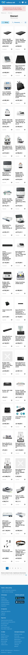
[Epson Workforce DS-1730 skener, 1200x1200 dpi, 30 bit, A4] (21, 113)
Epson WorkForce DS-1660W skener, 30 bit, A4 (7, 445)
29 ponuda (4, 265)
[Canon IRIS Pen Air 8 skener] (21, 410)
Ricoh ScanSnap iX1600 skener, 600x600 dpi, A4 (6, 67)
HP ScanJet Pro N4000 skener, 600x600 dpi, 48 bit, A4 (21, 227)
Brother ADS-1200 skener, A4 (7, 391)
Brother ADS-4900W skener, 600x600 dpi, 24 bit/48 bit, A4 (20, 174)
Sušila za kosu (4, 644)
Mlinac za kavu (4, 639)
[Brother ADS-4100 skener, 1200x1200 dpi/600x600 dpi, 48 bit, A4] (7, 113)
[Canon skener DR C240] (7, 303)
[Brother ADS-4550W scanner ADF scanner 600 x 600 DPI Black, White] (7, 356)
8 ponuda (4, 182)
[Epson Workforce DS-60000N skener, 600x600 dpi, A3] (21, 463)
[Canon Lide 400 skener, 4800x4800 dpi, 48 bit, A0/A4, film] (21, 33)
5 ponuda (17, 374)
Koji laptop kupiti (4, 623)
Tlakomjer (16, 644)
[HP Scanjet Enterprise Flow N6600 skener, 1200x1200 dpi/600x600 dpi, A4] (7, 514)
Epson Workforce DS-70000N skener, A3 (7, 497)
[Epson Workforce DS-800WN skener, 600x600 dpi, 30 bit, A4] (7, 139)
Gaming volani (17, 642)
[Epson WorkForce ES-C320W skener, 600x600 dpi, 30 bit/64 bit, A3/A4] (21, 330)
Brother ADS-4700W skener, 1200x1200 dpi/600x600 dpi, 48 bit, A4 (6, 285)
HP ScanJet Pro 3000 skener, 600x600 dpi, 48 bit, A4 (21, 201)
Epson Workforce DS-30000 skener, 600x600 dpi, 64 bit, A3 (21, 445)
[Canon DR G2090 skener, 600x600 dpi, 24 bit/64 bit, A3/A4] (7, 410)
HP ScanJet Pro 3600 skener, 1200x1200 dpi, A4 (7, 227)
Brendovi (3, 614)
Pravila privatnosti (5, 602)
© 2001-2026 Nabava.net (7, 650)
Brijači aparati (17, 639)
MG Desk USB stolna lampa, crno (7, 550)
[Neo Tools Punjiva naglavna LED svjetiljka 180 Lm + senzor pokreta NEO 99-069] (21, 543)
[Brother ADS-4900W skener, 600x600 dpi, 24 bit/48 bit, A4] (21, 166)
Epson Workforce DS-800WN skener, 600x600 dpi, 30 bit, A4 (7, 148)
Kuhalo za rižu (4, 637)
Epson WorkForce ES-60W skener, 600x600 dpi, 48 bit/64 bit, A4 (7, 338)
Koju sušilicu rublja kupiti (6, 628)
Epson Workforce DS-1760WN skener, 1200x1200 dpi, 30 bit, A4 (21, 254)
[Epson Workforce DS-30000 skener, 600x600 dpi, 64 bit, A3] (21, 437)
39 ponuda (18, 49)
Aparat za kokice (5, 636)
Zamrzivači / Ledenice (19, 637)
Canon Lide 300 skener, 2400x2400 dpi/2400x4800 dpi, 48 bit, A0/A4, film (7, 41)
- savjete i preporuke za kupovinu (8, 590)
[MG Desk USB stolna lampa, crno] (7, 543)
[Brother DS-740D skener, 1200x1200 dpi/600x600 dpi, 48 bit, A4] (7, 192)
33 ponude (18, 75)
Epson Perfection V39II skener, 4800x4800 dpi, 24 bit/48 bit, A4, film (20, 68)
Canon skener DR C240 (7, 310)
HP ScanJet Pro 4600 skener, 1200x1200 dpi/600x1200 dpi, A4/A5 (20, 523)
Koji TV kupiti (4, 625)
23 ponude (18, 265)
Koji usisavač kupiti (5, 627)
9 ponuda (17, 182)
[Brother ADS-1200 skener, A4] (7, 384)
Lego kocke (3, 642)
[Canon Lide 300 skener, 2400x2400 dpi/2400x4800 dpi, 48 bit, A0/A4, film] (7, 33)
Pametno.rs (16, 650)
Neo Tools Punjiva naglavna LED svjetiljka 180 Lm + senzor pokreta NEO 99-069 (21, 552)
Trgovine (3, 613)
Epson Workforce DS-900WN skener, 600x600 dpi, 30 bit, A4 (21, 148)
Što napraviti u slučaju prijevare (8, 622)
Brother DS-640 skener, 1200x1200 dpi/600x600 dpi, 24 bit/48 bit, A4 (21, 392)
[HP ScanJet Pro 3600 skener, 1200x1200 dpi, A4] (7, 219)
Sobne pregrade (18, 641)
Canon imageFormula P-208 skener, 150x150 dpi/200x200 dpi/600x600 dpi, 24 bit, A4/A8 (7, 256)
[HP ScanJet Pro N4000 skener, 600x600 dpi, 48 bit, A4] (21, 219)
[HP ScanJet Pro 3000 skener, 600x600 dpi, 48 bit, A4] (21, 192)
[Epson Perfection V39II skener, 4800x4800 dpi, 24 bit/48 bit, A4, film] (21, 59)
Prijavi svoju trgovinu (5, 611)
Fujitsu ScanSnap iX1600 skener (20, 283)
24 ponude (4, 103)
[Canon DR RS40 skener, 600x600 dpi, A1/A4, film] (7, 85)
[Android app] (20, 598)
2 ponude (17, 293)
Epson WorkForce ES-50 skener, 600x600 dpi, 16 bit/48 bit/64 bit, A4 (21, 312)
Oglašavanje (4, 599)
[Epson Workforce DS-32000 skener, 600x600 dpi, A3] (7, 463)
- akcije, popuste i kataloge (7, 591)
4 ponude (17, 156)
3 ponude (4, 374)
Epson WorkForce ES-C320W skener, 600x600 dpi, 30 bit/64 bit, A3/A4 (20, 338)
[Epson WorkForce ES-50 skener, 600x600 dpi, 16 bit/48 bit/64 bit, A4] (21, 303)
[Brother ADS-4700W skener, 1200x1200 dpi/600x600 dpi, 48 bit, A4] (7, 276)
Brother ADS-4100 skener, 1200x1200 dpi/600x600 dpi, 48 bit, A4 (7, 122)
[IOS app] (20, 602)
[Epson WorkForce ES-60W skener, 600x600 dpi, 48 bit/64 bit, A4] (7, 330)
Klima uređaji (4, 641)
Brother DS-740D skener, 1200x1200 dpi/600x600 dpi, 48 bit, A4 (7, 201)
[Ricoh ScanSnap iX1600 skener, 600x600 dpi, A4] (7, 59)
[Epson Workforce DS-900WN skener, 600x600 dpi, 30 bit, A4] (21, 139)
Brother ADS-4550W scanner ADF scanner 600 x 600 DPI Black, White (7, 365)
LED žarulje (16, 636)
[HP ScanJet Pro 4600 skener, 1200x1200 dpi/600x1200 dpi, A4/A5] (21, 514)
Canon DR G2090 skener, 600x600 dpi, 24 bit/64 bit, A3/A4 (6, 419)
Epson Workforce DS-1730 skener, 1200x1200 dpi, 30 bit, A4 (20, 122)
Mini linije (3, 634)
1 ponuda (4, 400)
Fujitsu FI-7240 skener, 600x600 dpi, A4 (20, 497)
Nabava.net (3, 13)
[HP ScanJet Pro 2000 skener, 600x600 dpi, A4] (7, 166)
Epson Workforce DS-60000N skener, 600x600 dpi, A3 (20, 471)
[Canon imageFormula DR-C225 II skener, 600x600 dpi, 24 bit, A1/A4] (21, 85)
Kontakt (3, 597)
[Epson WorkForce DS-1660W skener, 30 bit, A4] (7, 437)
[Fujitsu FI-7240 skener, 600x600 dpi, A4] (21, 489)
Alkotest (16, 646)
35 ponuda (4, 49)
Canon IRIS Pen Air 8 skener (21, 417)
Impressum (3, 606)
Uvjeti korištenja (4, 600)
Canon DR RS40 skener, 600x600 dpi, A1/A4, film (6, 93)
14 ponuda (18, 129)
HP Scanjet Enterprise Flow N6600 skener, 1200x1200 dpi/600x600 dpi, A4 (6, 524)
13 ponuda (4, 156)
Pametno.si (3, 652)
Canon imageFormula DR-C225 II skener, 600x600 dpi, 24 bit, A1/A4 (21, 94)
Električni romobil (18, 634)
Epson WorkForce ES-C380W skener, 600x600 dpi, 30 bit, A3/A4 (21, 365)
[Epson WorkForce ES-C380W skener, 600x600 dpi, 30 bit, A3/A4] (21, 356)
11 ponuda (18, 319)
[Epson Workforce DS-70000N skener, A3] (7, 489)
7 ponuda (4, 208)
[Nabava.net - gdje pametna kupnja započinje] (8, 2)
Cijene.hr (9, 652)
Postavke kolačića (5, 604)
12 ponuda (4, 75)
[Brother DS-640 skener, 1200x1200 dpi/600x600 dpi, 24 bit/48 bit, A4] (21, 384)
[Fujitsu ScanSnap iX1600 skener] (21, 276)
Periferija (10, 13)
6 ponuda (4, 129)
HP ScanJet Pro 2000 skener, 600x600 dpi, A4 (6, 174)
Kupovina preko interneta (6, 620)
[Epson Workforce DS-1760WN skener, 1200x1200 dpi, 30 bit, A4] (21, 245)
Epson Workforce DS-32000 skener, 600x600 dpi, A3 (7, 471)
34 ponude (18, 103)
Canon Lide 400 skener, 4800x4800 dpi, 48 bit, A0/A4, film (21, 41)
